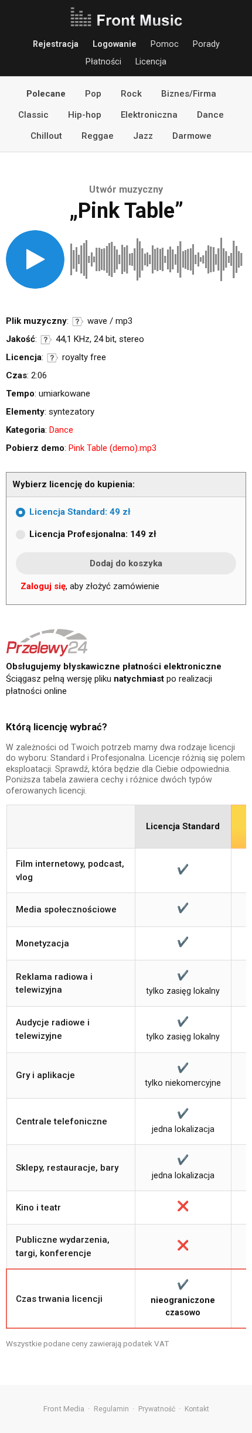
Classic (33, 115)
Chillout (46, 136)
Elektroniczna (149, 115)
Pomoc (165, 44)
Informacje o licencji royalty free (53, 358)
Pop (93, 93)
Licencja (150, 61)
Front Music (126, 17)
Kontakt (197, 1409)
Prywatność (156, 1409)
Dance (210, 115)
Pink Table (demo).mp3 (112, 448)
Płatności (103, 61)
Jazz (143, 136)
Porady (206, 44)
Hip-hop (84, 115)
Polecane (46, 93)
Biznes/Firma (188, 93)
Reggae (97, 136)
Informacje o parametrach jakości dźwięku (46, 339)
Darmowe (192, 136)
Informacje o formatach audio (78, 321)
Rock (131, 93)
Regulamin (111, 1409)
